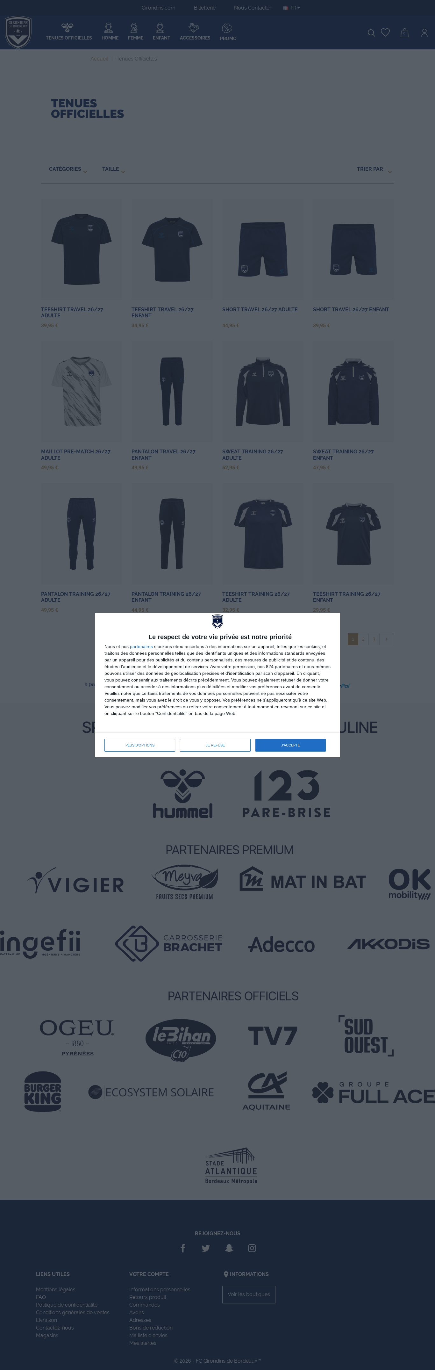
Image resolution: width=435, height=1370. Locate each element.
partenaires (141, 646)
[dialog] (217, 685)
